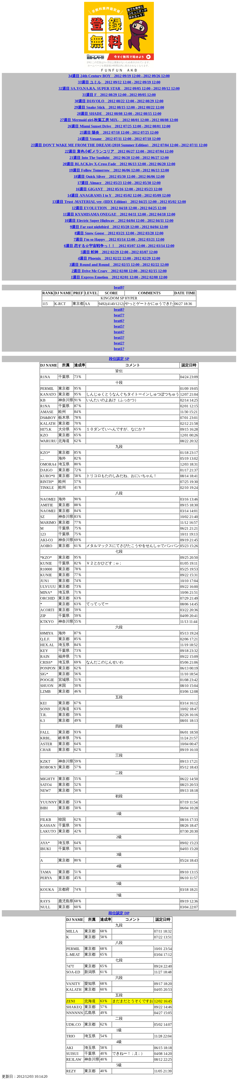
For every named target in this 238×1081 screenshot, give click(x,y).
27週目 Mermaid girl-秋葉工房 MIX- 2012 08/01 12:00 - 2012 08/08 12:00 (119, 120)
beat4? (119, 332)
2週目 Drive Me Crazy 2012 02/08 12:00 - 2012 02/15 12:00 (119, 271)
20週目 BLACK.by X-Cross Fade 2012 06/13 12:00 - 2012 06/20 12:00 (119, 164)
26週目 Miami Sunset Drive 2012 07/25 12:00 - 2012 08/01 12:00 (119, 126)
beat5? (119, 326)
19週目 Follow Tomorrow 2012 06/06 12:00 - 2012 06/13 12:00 (119, 170)
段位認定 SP (119, 359)
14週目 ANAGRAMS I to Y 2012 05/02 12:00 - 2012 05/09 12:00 (119, 195)
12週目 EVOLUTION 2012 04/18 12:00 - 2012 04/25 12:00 (119, 208)
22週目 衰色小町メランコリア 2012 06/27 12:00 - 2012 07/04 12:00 (119, 151)
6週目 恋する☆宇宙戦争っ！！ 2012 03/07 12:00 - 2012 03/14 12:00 (119, 246)
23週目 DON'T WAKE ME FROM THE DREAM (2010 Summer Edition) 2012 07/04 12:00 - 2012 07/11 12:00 (119, 145)
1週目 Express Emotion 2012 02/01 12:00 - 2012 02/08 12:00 (119, 277)
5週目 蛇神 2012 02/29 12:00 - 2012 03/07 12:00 (119, 252)
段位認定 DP (119, 913)
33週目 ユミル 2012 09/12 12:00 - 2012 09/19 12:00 (119, 82)
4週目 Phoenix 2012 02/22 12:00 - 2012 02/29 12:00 (119, 258)
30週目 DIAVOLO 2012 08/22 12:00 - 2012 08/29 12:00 (119, 101)
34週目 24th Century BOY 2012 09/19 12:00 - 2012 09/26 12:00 (119, 76)
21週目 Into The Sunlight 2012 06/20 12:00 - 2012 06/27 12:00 (119, 158)
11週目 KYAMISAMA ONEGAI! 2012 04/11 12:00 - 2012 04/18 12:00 (119, 214)
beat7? (119, 315)
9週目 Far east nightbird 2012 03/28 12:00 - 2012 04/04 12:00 (119, 227)
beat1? (119, 349)
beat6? (119, 321)
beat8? (119, 310)
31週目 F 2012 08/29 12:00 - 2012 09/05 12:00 (119, 95)
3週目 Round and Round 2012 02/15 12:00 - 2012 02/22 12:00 (119, 265)
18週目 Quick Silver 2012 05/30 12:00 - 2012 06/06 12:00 (119, 176)
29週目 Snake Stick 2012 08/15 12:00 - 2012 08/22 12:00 (119, 107)
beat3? (119, 338)
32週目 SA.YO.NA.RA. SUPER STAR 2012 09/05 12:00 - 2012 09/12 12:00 (119, 88)
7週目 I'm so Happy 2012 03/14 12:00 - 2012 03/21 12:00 (119, 239)
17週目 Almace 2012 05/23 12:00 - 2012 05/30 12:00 (119, 183)
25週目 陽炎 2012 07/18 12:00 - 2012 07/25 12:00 (119, 132)
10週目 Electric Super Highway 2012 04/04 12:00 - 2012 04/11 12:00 (119, 221)
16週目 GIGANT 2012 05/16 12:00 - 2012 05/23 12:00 (119, 189)
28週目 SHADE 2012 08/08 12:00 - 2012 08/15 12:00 (119, 114)
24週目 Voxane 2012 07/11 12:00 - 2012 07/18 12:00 (119, 139)
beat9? (119, 287)
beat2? (119, 343)
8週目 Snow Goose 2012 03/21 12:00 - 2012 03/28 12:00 (119, 233)
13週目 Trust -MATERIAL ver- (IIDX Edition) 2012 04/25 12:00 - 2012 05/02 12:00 (119, 202)
